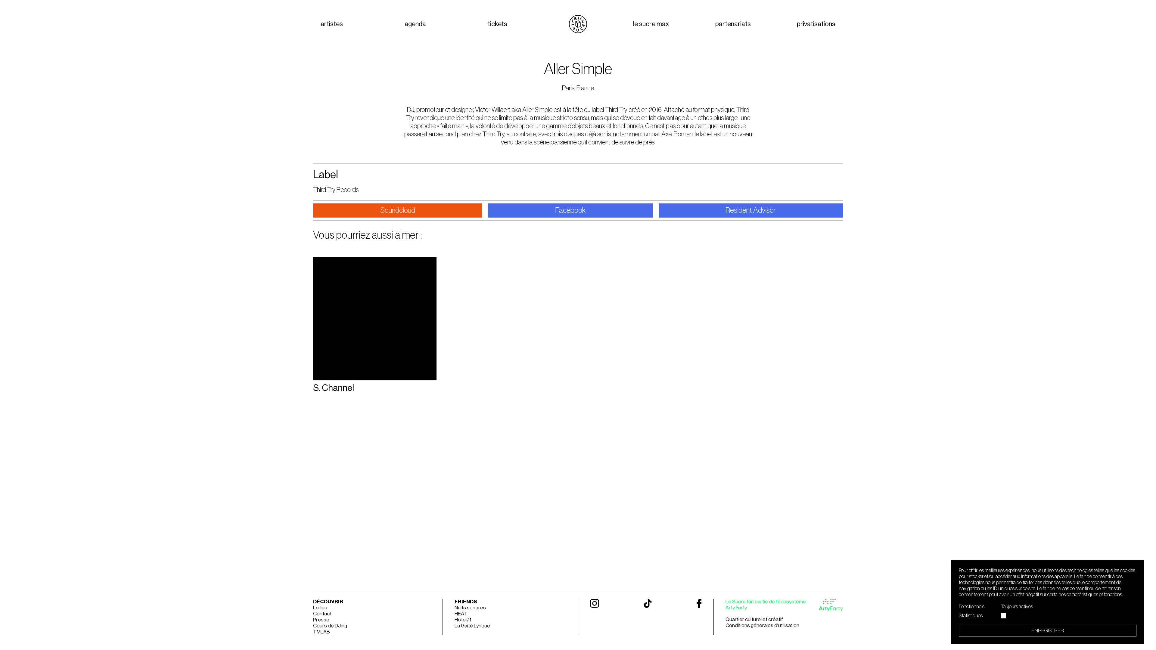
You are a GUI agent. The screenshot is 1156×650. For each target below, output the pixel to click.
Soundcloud (397, 210)
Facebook (570, 210)
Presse (321, 619)
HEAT (461, 613)
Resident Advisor (751, 210)
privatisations (816, 24)
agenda (415, 24)
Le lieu (320, 607)
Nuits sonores (470, 607)
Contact (322, 613)
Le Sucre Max (651, 24)
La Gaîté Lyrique (472, 625)
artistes (332, 24)
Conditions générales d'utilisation (762, 625)
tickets (497, 24)
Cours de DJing (330, 625)
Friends (466, 601)
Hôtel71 (463, 619)
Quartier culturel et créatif (754, 619)
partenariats (733, 24)
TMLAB (321, 631)
